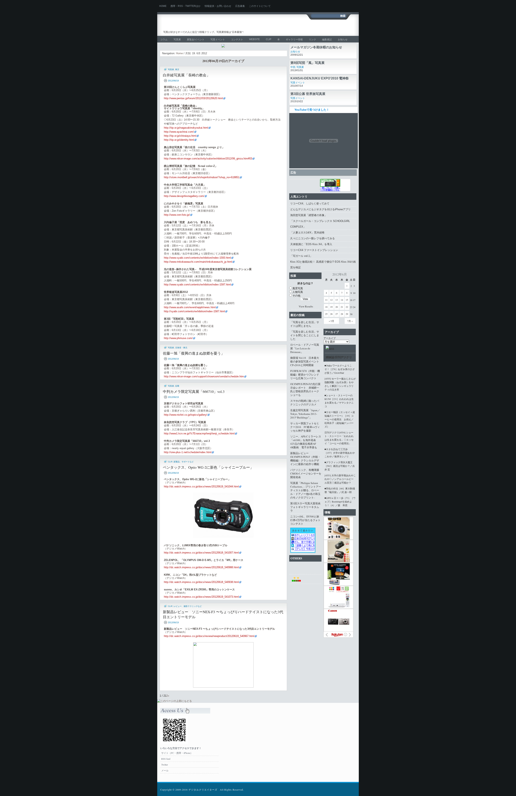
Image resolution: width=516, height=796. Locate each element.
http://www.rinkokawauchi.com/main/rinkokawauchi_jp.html (198, 261)
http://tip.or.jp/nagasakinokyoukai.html (186, 127)
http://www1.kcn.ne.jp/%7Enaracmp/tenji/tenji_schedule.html (199, 433)
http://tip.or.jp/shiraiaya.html (180, 135)
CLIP (268, 39)
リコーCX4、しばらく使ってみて (309, 203)
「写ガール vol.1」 (301, 255)
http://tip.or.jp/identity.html (179, 139)
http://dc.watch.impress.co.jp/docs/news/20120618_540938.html (201, 582)
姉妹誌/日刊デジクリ (339, 357)
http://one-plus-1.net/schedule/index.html (187, 452)
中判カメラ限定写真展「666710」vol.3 (194, 391)
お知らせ (342, 39)
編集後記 (327, 39)
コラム (163, 39)
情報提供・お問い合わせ (218, 6)
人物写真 (297, 292)
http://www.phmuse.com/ (178, 338)
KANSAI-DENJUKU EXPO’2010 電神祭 (319, 94)
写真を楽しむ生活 (205, 25)
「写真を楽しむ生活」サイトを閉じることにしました (304, 335)
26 (331, 313)
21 (342, 306)
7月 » (350, 321)
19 (331, 306)
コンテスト (237, 39)
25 (326, 313)
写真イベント (217, 39)
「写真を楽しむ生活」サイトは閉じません (304, 324)
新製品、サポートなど (184, 462)
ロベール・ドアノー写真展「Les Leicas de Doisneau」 (304, 348)
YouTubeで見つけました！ (311, 109)
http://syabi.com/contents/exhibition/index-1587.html (194, 311)
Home (162, 6)
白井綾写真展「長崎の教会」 (186, 75)
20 (336, 306)
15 (347, 299)
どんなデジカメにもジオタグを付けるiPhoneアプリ (320, 209)
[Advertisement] (307, 28)
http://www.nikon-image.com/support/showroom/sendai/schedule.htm (204, 376)
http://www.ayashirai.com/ (179, 131)
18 (326, 306)
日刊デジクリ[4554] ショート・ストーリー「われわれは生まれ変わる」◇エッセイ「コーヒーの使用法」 (339, 438)
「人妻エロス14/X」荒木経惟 (307, 232)
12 (331, 299)
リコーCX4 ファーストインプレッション (314, 250)
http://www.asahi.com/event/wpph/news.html (190, 307)
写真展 (177, 39)
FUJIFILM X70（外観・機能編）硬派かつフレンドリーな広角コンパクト (305, 374)
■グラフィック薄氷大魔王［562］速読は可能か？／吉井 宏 (340, 466)
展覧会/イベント (195, 39)
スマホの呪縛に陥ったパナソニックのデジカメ (304, 402)
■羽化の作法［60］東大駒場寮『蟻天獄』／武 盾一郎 (340, 490)
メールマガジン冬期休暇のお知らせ (316, 63)
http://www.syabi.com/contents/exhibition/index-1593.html (197, 257)
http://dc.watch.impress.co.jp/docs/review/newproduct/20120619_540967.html (209, 636)
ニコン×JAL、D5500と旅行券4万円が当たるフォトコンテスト (305, 520)
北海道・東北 (181, 347)
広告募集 (240, 6)
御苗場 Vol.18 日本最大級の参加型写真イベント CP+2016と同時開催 (305, 361)
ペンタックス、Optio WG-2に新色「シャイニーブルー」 (208, 467)
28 (342, 313)
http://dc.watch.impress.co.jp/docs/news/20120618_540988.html (201, 567)
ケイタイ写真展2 (302, 47)
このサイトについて (260, 6)
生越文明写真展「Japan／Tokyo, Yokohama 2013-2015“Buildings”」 (305, 413)
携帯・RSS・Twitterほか (186, 6)
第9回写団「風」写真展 (307, 78)
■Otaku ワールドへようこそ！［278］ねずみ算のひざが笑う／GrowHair (340, 369)
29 (347, 313)
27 (336, 313)
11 (326, 299)
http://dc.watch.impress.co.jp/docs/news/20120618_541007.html (201, 552)
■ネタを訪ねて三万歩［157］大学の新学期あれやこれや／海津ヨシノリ (340, 452)
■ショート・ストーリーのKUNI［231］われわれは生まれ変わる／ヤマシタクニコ (339, 401)
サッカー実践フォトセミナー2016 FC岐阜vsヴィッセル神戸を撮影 (305, 426)
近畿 (177, 386)
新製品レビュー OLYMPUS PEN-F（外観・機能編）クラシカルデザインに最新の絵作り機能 (305, 458)
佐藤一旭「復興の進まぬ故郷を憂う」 (194, 353)
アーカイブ (330, 338)
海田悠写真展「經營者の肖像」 (308, 215)
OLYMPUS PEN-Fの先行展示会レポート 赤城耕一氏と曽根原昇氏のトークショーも (305, 389)
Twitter (164, 764)
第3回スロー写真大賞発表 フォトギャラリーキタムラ (305, 507)
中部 (292, 51)
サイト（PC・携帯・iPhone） (177, 752)
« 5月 (331, 321)
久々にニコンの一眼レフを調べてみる (312, 238)
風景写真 (297, 288)
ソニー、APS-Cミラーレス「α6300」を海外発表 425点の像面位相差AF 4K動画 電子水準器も (305, 442)
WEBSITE (254, 39)
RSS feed (165, 758)
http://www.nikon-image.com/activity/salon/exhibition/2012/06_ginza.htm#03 (208, 158)
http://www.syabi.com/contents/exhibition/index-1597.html (197, 284)
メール (165, 770)
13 (336, 299)
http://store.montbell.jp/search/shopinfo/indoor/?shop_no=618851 (201, 177)
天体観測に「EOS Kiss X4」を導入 (311, 244)
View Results (306, 306)
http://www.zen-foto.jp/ (177, 214)
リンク (312, 39)
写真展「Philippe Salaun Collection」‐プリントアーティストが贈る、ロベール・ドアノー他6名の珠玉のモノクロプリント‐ (305, 490)
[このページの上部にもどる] (174, 700)
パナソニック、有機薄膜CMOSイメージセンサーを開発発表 (305, 473)
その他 (296, 295)
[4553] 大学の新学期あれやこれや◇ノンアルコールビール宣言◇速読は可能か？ (340, 479)
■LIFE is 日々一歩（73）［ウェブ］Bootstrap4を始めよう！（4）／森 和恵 (340, 501)
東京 (177, 69)
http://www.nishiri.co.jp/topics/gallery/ (185, 414)
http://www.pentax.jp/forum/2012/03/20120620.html (193, 98)
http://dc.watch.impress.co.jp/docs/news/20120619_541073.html (201, 596)
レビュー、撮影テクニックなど (188, 606)
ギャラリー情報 (294, 39)
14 (342, 299)
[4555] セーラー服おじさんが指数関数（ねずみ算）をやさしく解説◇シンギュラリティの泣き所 (340, 384)
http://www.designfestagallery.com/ (184, 196)
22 (347, 306)
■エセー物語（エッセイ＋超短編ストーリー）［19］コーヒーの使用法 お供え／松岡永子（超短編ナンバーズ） (340, 419)
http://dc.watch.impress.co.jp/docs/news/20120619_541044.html (201, 486)
